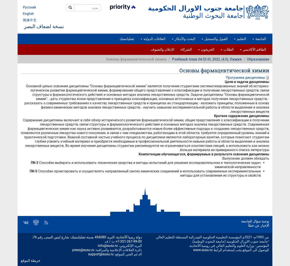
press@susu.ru (83, 250)
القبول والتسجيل (216, 39)
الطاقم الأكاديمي (254, 49)
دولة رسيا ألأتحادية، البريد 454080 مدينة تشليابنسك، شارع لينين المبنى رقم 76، (87, 237)
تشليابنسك (127, 39)
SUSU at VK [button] (26, 222)
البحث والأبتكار (184, 39)
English (28, 14)
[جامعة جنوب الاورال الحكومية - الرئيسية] (208, 12)
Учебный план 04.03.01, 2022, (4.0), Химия (207, 59)
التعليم (241, 39)
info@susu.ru (108, 246)
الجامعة (260, 39)
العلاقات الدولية (154, 39)
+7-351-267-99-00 (128, 241)
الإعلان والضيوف (162, 49)
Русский (29, 7)
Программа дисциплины (245, 78)
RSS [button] (46, 222)
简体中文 (30, 20)
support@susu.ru (101, 254)
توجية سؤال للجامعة (255, 221)
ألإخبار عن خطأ (258, 225)
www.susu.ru (203, 250)
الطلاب (228, 49)
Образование (258, 59)
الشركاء (186, 49)
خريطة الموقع (30, 261)
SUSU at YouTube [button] (36, 222)
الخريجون (207, 49)
